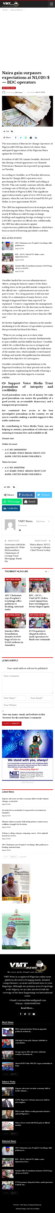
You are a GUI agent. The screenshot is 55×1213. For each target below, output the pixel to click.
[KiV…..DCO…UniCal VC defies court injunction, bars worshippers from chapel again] (7, 257)
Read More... (27, 1008)
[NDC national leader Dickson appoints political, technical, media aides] (7, 1032)
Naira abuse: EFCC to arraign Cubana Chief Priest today (40, 547)
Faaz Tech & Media (33, 1209)
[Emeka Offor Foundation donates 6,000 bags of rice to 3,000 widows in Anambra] (7, 269)
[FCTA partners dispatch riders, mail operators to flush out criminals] (39, 620)
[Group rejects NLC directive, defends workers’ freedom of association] (7, 1055)
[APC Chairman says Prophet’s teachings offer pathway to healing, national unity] (7, 246)
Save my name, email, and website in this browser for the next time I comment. (24, 716)
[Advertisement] (27, 40)
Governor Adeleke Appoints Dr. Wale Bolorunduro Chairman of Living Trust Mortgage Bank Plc (15, 553)
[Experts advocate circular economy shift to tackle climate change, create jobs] (7, 1091)
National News (9, 88)
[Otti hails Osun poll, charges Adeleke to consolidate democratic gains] (7, 1043)
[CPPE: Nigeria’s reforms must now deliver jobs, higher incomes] (7, 1103)
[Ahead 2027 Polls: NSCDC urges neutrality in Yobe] (7, 1066)
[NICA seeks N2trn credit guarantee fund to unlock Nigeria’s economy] (7, 1114)
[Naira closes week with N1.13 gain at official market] (7, 1126)
